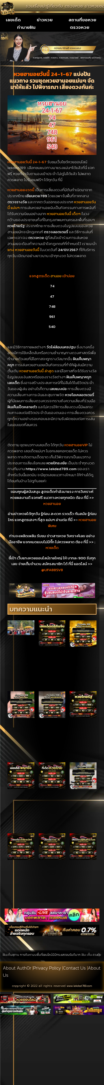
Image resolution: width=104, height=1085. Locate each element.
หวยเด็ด (52, 547)
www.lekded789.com (79, 986)
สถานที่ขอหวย (82, 20)
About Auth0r (17, 967)
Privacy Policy (47, 967)
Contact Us (74, 967)
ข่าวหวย (45, 20)
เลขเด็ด (13, 20)
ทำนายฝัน (26, 27)
